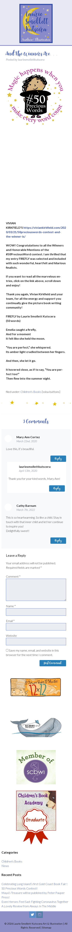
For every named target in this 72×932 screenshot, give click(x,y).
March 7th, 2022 (25, 509)
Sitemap (46, 927)
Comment (13, 576)
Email (10, 621)
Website (11, 635)
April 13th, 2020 (28, 470)
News (5, 865)
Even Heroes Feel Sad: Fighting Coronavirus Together (34, 901)
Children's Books (30, 391)
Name (11, 606)
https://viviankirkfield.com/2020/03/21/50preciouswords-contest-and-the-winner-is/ (36, 232)
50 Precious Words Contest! (19, 888)
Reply (58, 458)
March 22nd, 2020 (26, 441)
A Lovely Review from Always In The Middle (28, 906)
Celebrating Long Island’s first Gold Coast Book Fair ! (34, 884)
